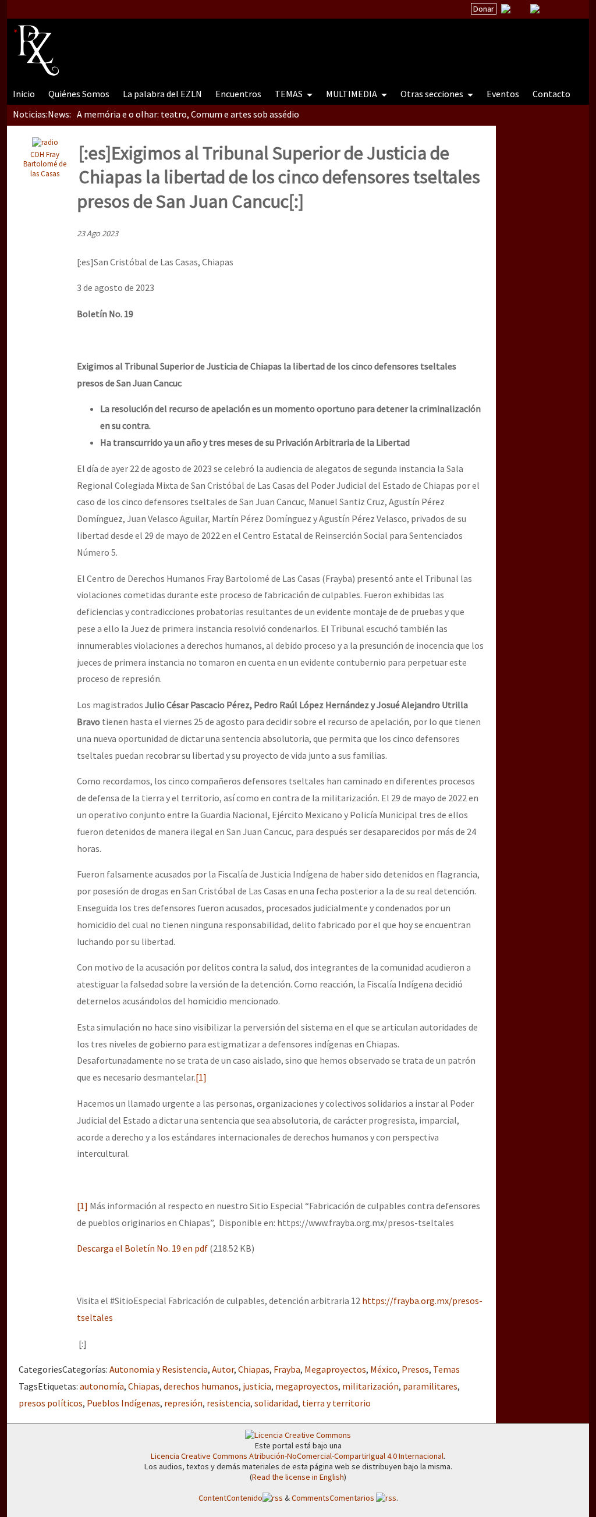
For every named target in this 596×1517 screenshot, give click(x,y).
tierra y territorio (336, 1403)
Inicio (24, 94)
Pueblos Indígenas (123, 1403)
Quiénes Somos (78, 94)
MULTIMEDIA (352, 94)
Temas (446, 1369)
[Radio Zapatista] (235, 43)
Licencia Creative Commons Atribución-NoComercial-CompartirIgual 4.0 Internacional (297, 1456)
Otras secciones (432, 94)
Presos (415, 1369)
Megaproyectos (335, 1369)
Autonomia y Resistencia (158, 1369)
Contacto (551, 94)
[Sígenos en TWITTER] (520, 8)
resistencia (228, 1403)
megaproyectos (306, 1386)
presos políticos (51, 1403)
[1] (201, 1077)
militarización (370, 1386)
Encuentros (238, 94)
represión (183, 1403)
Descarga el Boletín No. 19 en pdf (142, 1248)
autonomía (102, 1386)
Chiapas (253, 1369)
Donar (483, 8)
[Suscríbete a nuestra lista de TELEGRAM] (535, 8)
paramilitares (430, 1386)
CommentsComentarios (334, 1498)
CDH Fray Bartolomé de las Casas (44, 164)
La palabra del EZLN (162, 94)
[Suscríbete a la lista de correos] (505, 10)
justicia (257, 1386)
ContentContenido (230, 1498)
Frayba (287, 1369)
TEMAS (289, 94)
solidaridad (276, 1403)
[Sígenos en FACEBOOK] (549, 8)
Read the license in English (298, 1477)
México (384, 1369)
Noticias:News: (42, 114)
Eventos (503, 94)
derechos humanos (201, 1386)
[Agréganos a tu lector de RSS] (569, 9)
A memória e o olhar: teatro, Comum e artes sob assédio (188, 114)
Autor (223, 1369)
